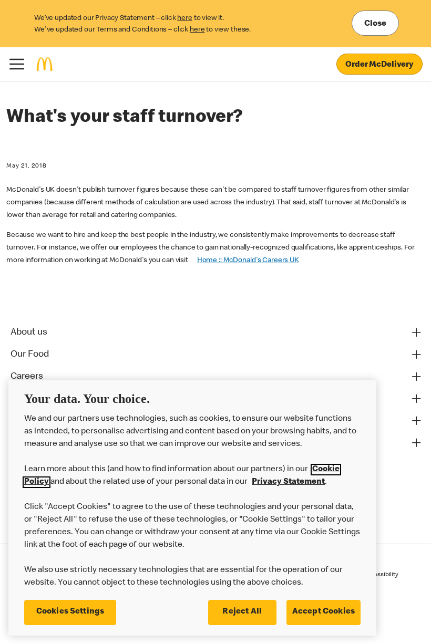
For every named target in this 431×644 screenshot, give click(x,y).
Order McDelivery (379, 65)
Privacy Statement (288, 482)
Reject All (242, 612)
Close (375, 24)
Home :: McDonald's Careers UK (248, 260)
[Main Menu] (16, 64)
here (184, 18)
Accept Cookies (323, 612)
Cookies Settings (70, 612)
